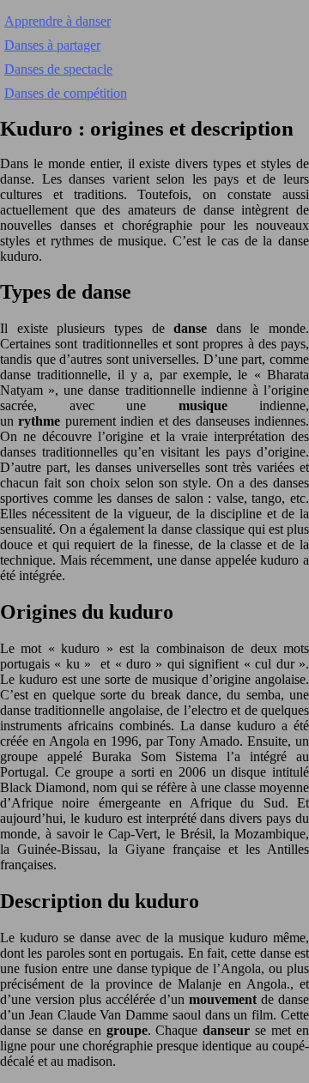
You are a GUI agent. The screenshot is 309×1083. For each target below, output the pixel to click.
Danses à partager (52, 45)
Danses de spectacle (58, 69)
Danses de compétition (65, 93)
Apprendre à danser (57, 21)
